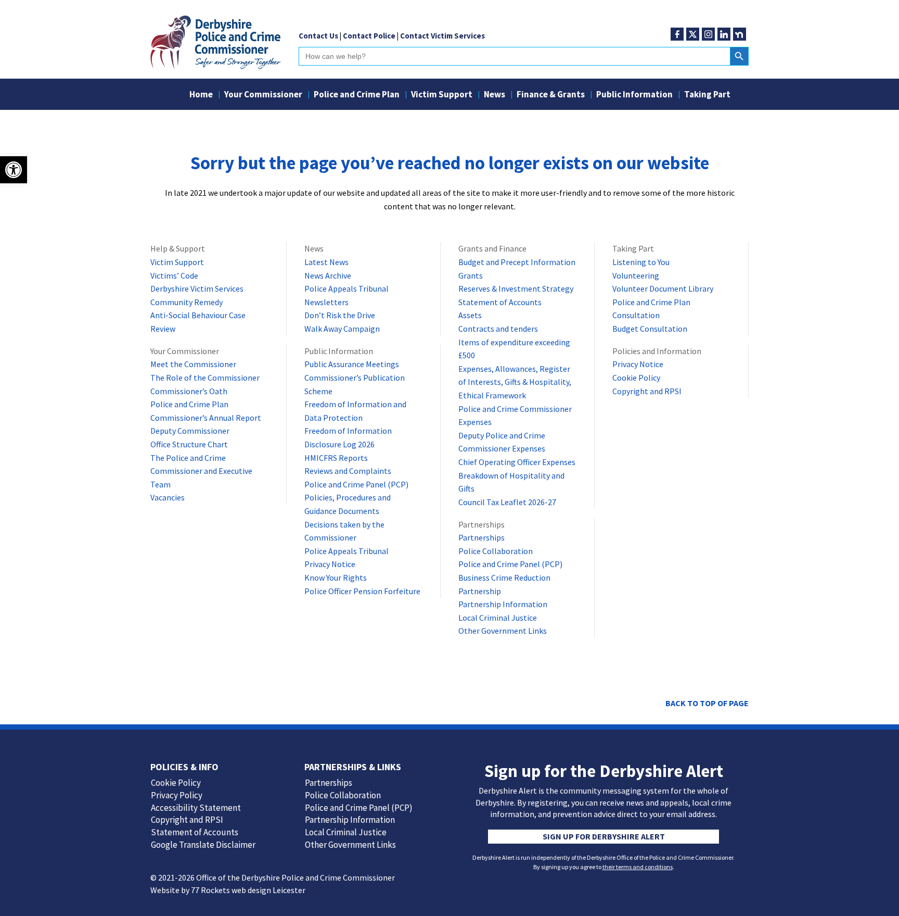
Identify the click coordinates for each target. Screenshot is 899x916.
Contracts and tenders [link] (498, 328)
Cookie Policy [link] (636, 377)
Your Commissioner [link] (263, 95)
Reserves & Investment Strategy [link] (515, 288)
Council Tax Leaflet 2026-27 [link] (507, 502)
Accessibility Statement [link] (196, 807)
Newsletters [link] (326, 302)
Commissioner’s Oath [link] (188, 391)
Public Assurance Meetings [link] (351, 364)
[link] (13, 169)
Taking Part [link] (707, 95)
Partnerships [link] (481, 537)
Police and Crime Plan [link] (357, 95)
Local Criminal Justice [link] (497, 617)
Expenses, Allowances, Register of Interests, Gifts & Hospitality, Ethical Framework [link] (514, 381)
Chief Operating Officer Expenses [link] (516, 462)
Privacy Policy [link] (176, 795)
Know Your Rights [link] (335, 577)
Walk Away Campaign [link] (342, 328)
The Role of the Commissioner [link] (205, 377)
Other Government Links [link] (502, 630)
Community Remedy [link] (186, 302)
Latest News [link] (326, 262)
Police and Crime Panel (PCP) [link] (356, 484)
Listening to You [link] (641, 262)
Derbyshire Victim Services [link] (196, 288)
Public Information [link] (634, 95)
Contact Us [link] (318, 36)
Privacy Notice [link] (329, 564)
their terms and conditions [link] (637, 867)
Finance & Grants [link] (551, 95)
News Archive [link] (327, 275)
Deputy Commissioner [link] (189, 430)
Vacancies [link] (167, 497)
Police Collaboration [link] (495, 551)
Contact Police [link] (369, 36)
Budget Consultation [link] (649, 328)
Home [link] (201, 95)
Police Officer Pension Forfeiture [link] (362, 591)
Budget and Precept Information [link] (516, 262)
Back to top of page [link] (707, 703)
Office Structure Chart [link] (189, 444)
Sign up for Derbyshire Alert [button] (604, 836)
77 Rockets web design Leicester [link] (248, 890)
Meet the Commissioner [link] (193, 364)
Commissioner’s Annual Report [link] (205, 417)
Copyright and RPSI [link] (647, 391)
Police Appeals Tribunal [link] (346, 288)
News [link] (494, 95)
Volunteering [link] (635, 275)
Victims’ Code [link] (174, 275)
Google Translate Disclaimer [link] (203, 844)
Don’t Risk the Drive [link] (339, 315)
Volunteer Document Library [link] (662, 288)
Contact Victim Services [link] (442, 36)
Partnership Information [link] (502, 604)
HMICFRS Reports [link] (336, 458)
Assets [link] (470, 315)
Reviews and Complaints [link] (347, 471)
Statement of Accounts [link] (500, 302)
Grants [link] (470, 275)
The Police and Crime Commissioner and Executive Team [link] (201, 471)
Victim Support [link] (441, 95)
